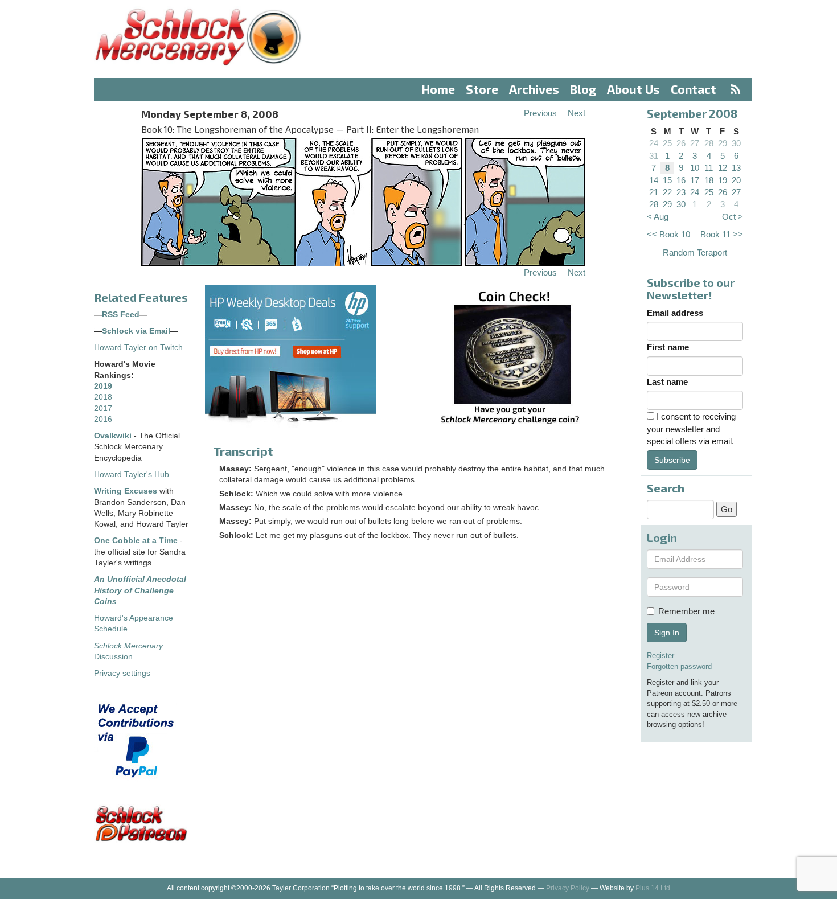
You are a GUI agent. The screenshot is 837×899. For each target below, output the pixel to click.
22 (667, 192)
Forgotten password (679, 666)
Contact (693, 89)
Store (482, 89)
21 (653, 192)
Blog (583, 89)
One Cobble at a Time (136, 540)
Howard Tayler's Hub (131, 474)
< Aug (657, 216)
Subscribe (672, 460)
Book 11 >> (721, 234)
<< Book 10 (668, 234)
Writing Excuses (125, 491)
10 (694, 168)
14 (653, 180)
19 (722, 180)
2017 (103, 408)
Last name (667, 382)
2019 (103, 386)
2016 (103, 419)
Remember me (686, 611)
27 (694, 143)
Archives (534, 89)
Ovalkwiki (114, 436)
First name (668, 347)
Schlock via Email (136, 331)
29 (722, 143)
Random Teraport (695, 252)
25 (667, 143)
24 (653, 143)
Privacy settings (122, 673)
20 (736, 180)
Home (438, 89)
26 (681, 143)
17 (694, 180)
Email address (675, 313)
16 (681, 180)
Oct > (732, 216)
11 (708, 168)
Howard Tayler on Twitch (138, 347)
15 (667, 180)
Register (660, 655)
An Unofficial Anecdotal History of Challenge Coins (140, 590)
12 (722, 168)
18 (708, 180)
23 (681, 192)
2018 (103, 397)
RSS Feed (121, 314)
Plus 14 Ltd (652, 888)
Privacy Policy (567, 888)
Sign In (666, 632)
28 (708, 143)
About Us (633, 89)
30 (736, 143)
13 (736, 168)
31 (653, 156)
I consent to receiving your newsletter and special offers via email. (691, 429)
